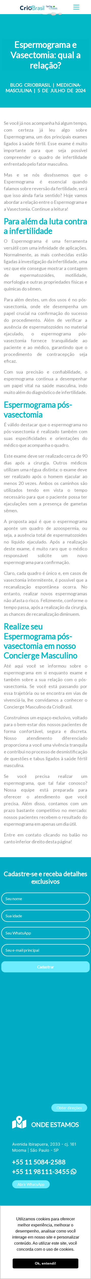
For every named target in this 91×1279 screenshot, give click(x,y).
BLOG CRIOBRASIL (30, 85)
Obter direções (69, 1107)
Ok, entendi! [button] (45, 1263)
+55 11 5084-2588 (39, 1162)
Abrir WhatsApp (30, 1184)
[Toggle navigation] (76, 7)
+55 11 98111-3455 (41, 1171)
